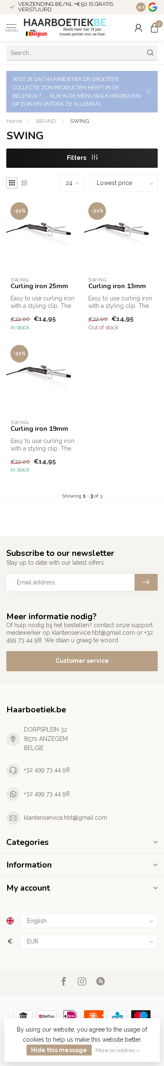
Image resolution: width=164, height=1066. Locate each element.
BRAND (46, 120)
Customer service (82, 660)
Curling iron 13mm (117, 286)
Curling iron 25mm (39, 286)
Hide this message (59, 1050)
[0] (154, 27)
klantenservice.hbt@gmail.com (65, 817)
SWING (79, 120)
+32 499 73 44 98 (47, 769)
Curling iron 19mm (39, 429)
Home (14, 120)
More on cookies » (117, 1050)
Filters (77, 157)
